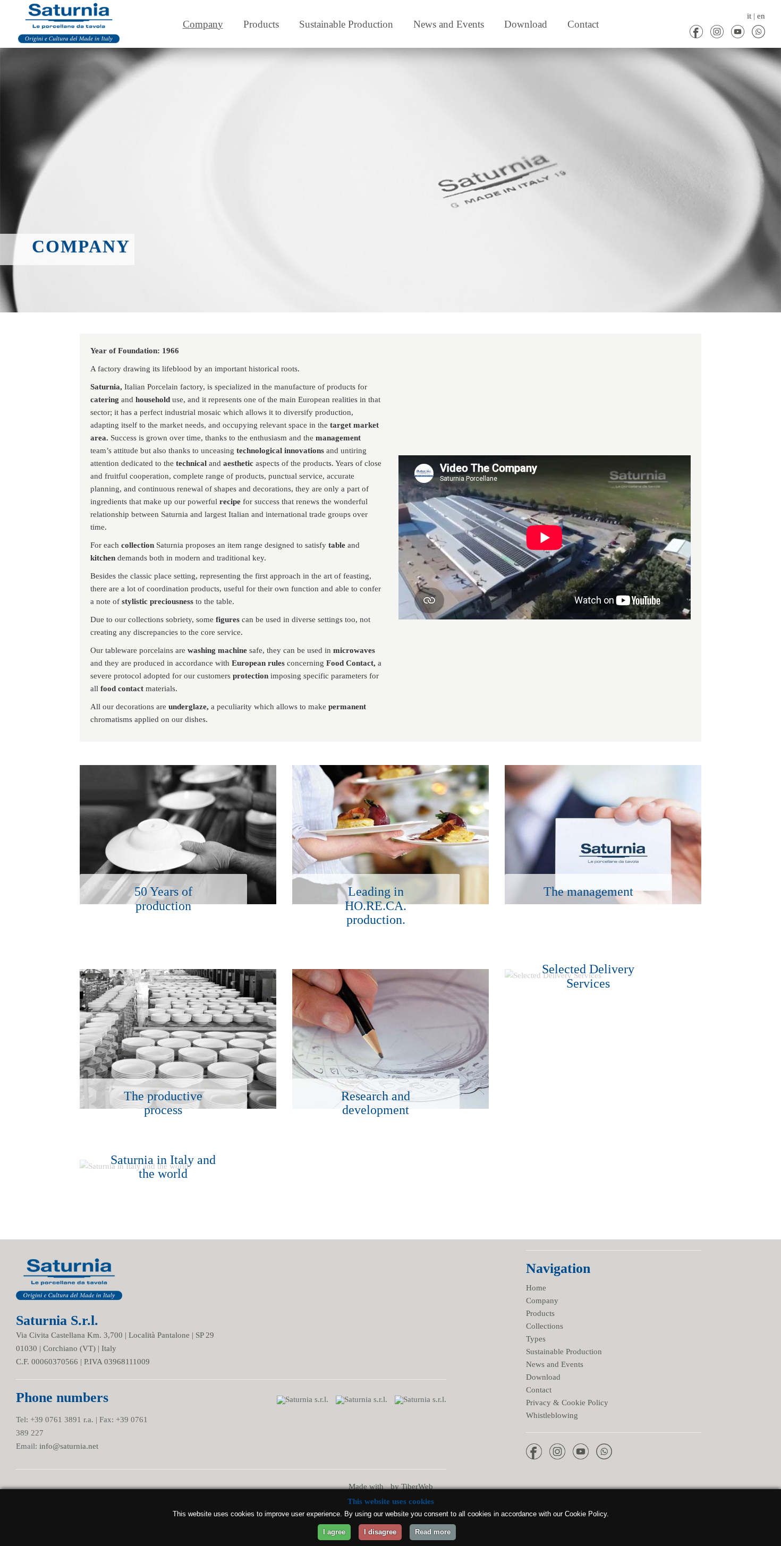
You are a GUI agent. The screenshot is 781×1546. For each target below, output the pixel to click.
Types (536, 1339)
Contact (538, 1390)
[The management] (603, 771)
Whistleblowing (552, 1415)
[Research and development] (390, 975)
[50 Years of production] (178, 771)
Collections (544, 1326)
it (749, 16)
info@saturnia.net (68, 1446)
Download (543, 1377)
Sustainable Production (564, 1351)
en (761, 16)
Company (542, 1300)
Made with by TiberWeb (391, 1486)
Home (536, 1288)
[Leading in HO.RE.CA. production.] (390, 771)
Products (540, 1313)
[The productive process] (178, 975)
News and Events (554, 1364)
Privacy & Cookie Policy (567, 1402)
